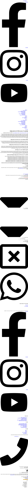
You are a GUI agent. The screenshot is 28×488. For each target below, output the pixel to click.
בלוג (26, 116)
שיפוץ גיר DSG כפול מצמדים (21, 111)
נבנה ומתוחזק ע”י (16, 436)
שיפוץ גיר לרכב (25, 110)
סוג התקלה (26, 179)
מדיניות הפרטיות (21, 168)
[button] (25, 479)
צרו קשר (25, 118)
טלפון (27, 469)
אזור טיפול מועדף (26, 208)
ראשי (26, 109)
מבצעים (26, 126)
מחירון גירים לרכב (24, 117)
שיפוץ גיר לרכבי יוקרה (22, 124)
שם (27, 165)
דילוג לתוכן (26, 478)
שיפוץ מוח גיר (23, 114)
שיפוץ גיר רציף (23, 112)
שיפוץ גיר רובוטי (23, 122)
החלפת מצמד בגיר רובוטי (22, 113)
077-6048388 (26, 306)
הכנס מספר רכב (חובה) (25, 176)
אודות (26, 115)
